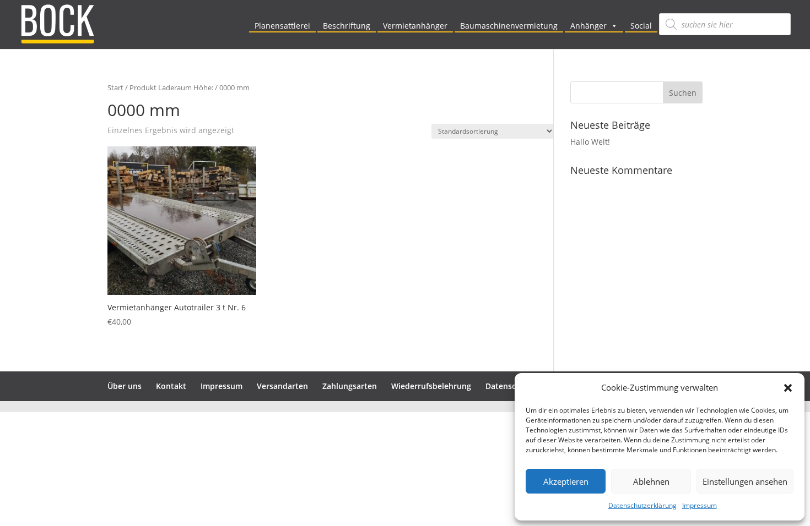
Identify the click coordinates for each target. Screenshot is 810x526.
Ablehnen (651, 481)
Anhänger (588, 25)
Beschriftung (346, 25)
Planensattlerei (282, 25)
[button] (787, 387)
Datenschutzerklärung (642, 505)
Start (115, 87)
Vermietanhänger (415, 25)
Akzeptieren (565, 481)
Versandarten (282, 386)
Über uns (124, 386)
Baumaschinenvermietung (509, 25)
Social (641, 25)
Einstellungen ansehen (745, 481)
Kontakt (171, 386)
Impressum (699, 505)
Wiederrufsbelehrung (431, 386)
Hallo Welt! (590, 141)
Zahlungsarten (349, 386)
